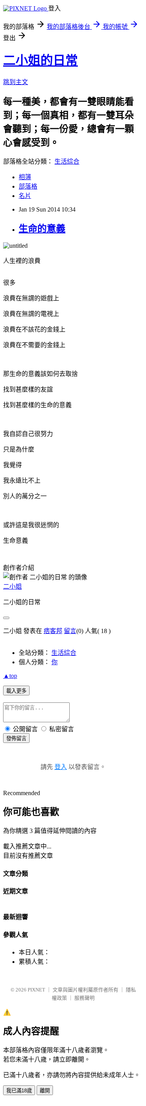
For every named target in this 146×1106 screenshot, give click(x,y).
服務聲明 (84, 998)
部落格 (28, 186)
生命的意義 (42, 229)
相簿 (25, 177)
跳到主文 (15, 82)
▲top (10, 675)
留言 (70, 631)
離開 (45, 1091)
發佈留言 (16, 738)
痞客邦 (53, 631)
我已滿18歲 (19, 1091)
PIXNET (36, 990)
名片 (25, 195)
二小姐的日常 (40, 60)
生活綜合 (67, 161)
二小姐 (12, 586)
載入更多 (16, 691)
